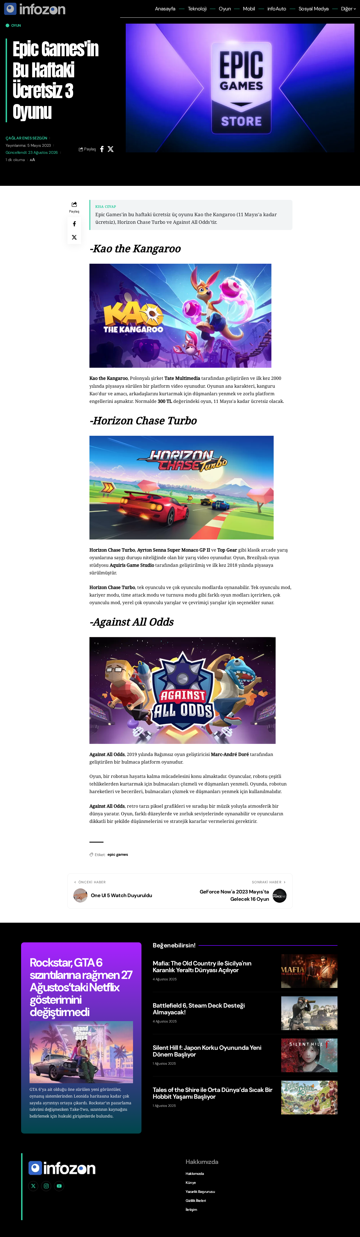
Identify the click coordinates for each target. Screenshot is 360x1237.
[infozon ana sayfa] (34, 8)
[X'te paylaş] (110, 149)
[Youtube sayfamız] (59, 1186)
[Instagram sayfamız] (46, 1186)
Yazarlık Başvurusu (200, 1191)
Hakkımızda (195, 1173)
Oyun (16, 25)
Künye (191, 1182)
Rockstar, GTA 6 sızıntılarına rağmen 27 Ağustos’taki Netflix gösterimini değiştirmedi (81, 987)
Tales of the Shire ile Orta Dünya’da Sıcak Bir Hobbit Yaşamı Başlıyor (212, 1092)
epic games (117, 854)
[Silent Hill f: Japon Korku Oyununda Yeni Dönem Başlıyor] (309, 1055)
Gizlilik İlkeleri (196, 1200)
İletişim (191, 1209)
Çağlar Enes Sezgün (26, 138)
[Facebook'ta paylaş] (102, 149)
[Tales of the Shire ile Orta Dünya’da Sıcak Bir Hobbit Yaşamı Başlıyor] (309, 1097)
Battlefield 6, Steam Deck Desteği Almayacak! (199, 1008)
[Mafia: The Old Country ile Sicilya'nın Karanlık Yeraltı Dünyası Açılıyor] (309, 971)
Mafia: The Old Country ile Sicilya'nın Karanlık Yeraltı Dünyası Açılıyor (202, 966)
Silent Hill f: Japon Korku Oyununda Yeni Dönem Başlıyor (207, 1050)
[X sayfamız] (33, 1186)
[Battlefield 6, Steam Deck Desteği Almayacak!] (309, 1013)
